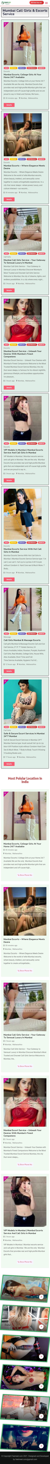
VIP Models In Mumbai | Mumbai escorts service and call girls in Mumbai (23, 451)
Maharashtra (33, 98)
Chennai (8, 1444)
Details (9, 105)
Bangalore (10, 1385)
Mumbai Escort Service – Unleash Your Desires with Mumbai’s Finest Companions (23, 354)
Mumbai (24, 98)
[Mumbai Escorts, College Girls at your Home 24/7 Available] (23, 43)
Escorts (7, 71)
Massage (7, 637)
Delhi (7, 1325)
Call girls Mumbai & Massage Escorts (22, 640)
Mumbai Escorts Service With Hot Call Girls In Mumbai (23, 550)
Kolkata (8, 1355)
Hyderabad (10, 1414)
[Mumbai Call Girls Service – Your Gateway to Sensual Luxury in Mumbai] (23, 229)
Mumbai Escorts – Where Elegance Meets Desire (24, 167)
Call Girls (7, 257)
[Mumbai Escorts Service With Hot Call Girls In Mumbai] (23, 514)
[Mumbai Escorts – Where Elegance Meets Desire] (23, 134)
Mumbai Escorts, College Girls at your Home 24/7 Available (22, 76)
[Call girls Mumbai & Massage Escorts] (23, 609)
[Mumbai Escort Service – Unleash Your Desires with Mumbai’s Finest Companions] (23, 320)
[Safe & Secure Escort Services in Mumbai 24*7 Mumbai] (23, 702)
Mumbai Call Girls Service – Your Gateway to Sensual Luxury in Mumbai (24, 261)
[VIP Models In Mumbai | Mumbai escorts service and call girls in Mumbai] (23, 418)
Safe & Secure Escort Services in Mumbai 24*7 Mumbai (24, 735)
